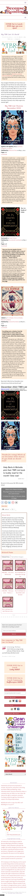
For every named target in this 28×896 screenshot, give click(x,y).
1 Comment (17, 39)
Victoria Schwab (18, 318)
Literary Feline (14, 647)
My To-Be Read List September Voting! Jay (20, 574)
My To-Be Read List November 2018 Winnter (20, 592)
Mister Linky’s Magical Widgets (14, 489)
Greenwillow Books (14, 321)
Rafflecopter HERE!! (15, 682)
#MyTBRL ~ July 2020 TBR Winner (8, 573)
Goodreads (4, 154)
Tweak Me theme (11, 893)
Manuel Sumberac (6, 320)
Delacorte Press (13, 150)
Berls (20, 37)
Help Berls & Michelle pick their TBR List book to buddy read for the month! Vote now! (14, 471)
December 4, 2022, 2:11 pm (8, 656)
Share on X (21, 478)
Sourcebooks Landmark (15, 240)
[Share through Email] (16, 502)
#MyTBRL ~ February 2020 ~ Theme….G (7, 592)
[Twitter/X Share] (6, 502)
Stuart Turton (13, 238)
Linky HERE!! (15, 669)
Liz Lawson (9, 148)
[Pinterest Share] (13, 502)
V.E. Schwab (10, 318)
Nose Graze (19, 893)
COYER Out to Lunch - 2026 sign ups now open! (15, 26)
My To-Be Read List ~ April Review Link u (7, 610)
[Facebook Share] (2, 502)
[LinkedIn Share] (9, 502)
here (15, 498)
